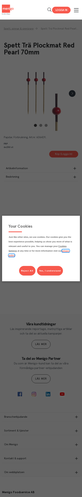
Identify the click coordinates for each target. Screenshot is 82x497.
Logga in (61, 10)
